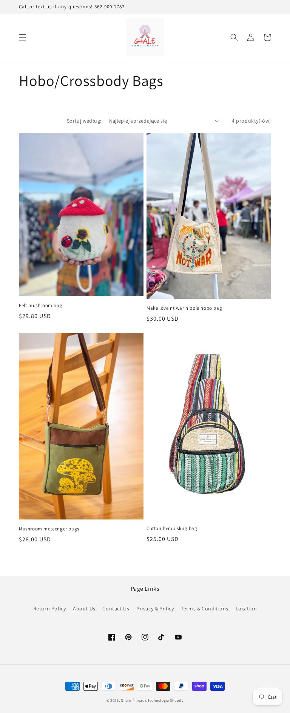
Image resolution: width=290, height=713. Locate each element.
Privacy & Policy (155, 608)
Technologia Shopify (166, 700)
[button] (22, 37)
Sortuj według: (84, 120)
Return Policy (49, 608)
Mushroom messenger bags (49, 529)
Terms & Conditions (204, 608)
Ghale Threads (134, 700)
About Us (84, 608)
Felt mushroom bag (40, 306)
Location (246, 608)
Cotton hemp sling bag (172, 529)
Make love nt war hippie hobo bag (184, 308)
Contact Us (115, 608)
